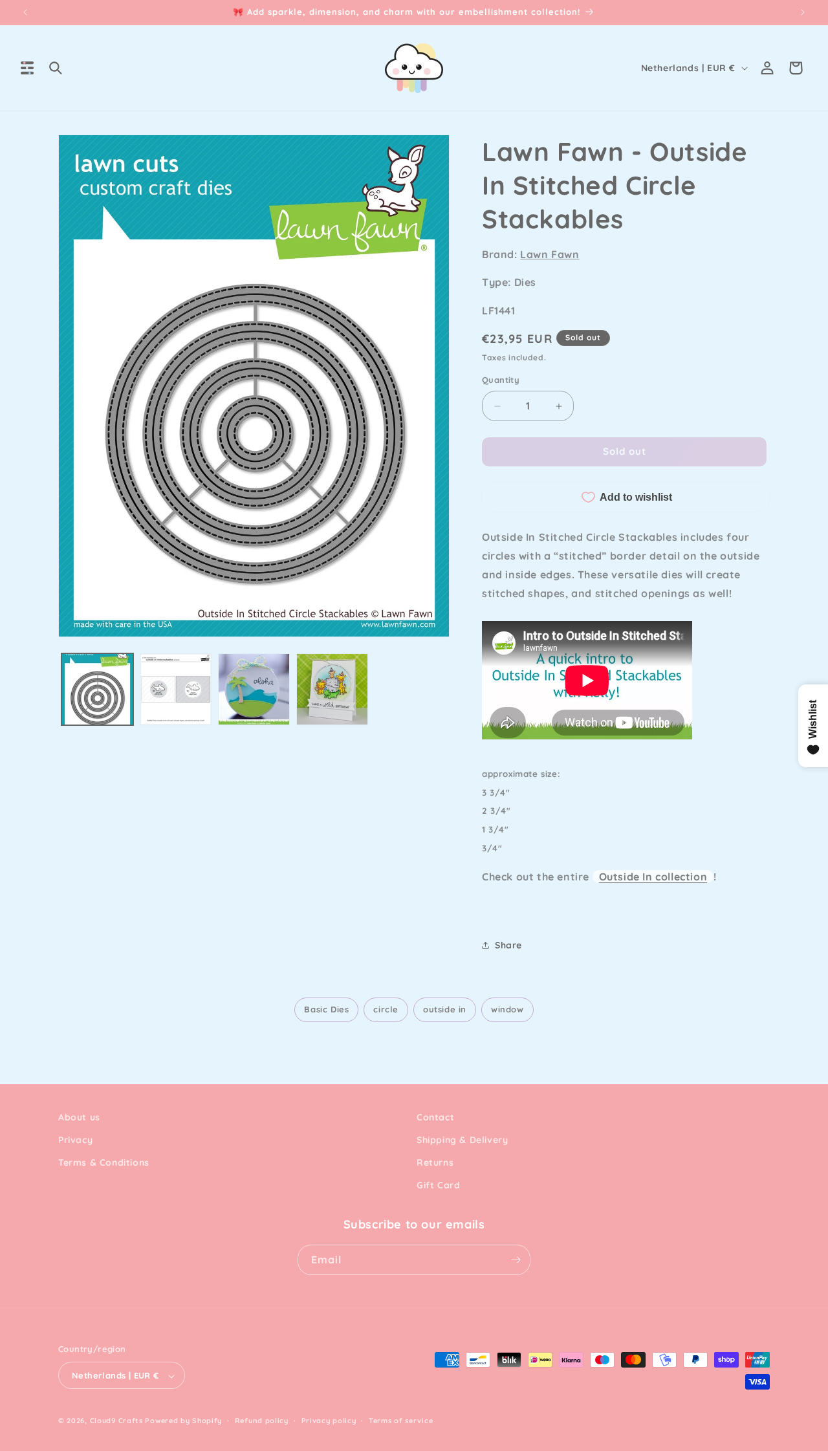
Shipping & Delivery (462, 1140)
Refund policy (262, 1420)
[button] (27, 68)
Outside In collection (653, 876)
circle (385, 1009)
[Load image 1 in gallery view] (97, 689)
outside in (444, 1009)
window (507, 1009)
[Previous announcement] (25, 12)
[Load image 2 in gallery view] (176, 689)
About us (79, 1117)
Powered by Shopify (183, 1421)
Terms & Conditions (103, 1162)
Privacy (75, 1140)
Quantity (500, 380)
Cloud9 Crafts (116, 1421)
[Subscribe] (515, 1260)
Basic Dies (326, 1009)
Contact (435, 1117)
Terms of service (401, 1420)
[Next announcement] (803, 12)
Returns (435, 1162)
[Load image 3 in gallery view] (254, 689)
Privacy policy (328, 1420)
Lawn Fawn (549, 254)
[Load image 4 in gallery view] (332, 689)
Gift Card (438, 1186)
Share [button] (508, 945)
